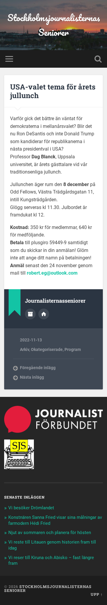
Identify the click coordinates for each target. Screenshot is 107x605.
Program (72, 349)
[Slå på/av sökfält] (98, 59)
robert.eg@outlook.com (52, 273)
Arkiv (24, 349)
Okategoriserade (47, 349)
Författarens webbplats (43, 314)
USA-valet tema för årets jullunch (52, 91)
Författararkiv (30, 314)
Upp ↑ (97, 594)
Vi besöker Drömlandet (31, 507)
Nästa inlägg (32, 377)
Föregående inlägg (38, 367)
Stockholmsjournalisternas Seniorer (53, 25)
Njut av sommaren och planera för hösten (49, 532)
